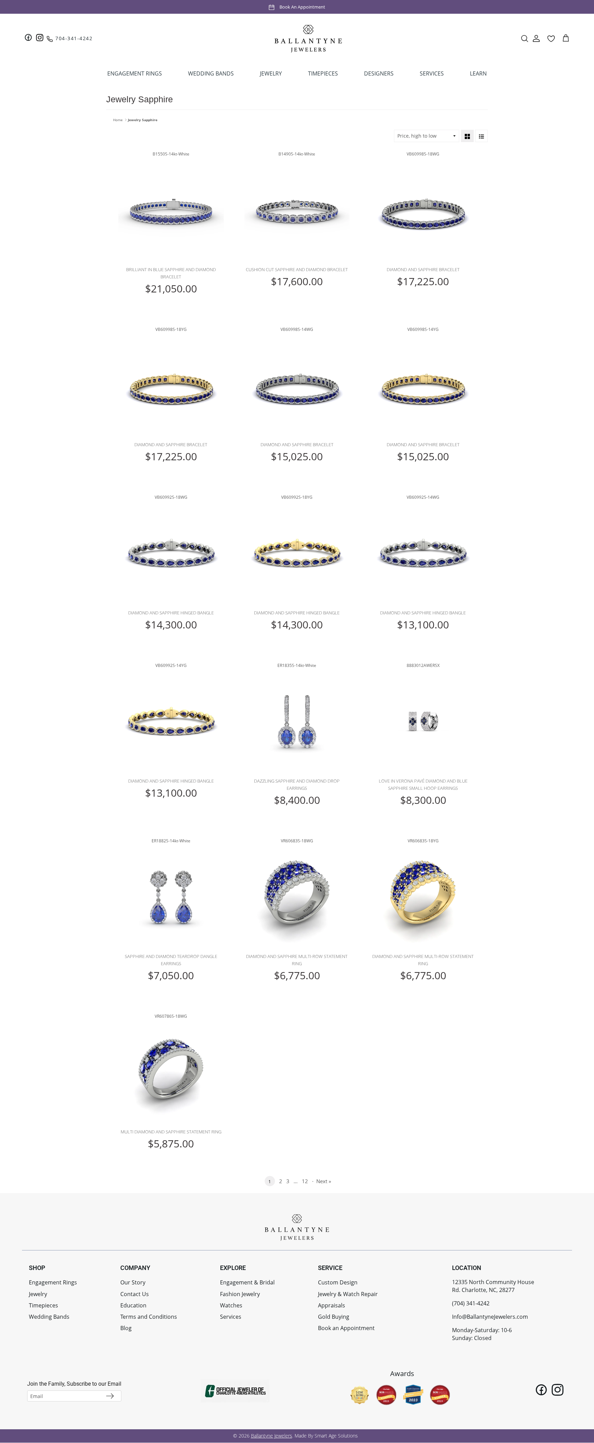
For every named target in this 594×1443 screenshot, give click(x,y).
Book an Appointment (302, 7)
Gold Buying (333, 1316)
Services (230, 1316)
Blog (126, 1328)
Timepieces (43, 1305)
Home (118, 119)
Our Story (132, 1282)
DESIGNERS (379, 73)
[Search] (524, 38)
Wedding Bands (49, 1316)
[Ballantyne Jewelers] (308, 38)
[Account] (536, 38)
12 (305, 1181)
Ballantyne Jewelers (271, 1435)
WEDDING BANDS (211, 73)
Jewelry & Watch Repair (348, 1294)
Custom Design (338, 1282)
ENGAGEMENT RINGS (134, 73)
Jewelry (38, 1294)
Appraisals (331, 1305)
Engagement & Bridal (247, 1282)
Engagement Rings (53, 1282)
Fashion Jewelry (240, 1294)
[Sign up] (110, 1395)
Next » (323, 1181)
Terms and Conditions (148, 1316)
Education (133, 1305)
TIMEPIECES (323, 73)
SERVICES (432, 73)
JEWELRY (271, 73)
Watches (231, 1305)
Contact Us (134, 1294)
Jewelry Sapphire (142, 119)
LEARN (478, 73)
